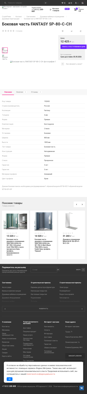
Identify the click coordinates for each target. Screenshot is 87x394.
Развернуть (43, 308)
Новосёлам (27, 348)
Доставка (27, 328)
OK (9, 379)
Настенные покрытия (39, 294)
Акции (4, 349)
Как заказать (49, 326)
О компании (6, 322)
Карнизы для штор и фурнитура (43, 287)
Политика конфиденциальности (65, 386)
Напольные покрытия (39, 291)
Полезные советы (51, 340)
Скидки (4, 352)
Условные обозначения (49, 351)
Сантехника (31, 16)
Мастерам (27, 352)
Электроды (64, 287)
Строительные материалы (70, 283)
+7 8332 (9, 386)
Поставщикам (28, 360)
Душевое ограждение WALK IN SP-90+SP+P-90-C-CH (71, 241)
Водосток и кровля (67, 294)
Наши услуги (28, 335)
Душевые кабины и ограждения (52, 16)
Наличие (21, 92)
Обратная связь (8, 345)
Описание (8, 92)
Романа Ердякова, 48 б (73, 347)
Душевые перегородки (10, 19)
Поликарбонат (65, 291)
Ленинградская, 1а (72, 342)
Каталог (19, 16)
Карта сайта (6, 356)
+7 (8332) (38, 10)
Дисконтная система (28, 339)
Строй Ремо (6, 16)
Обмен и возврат (50, 347)
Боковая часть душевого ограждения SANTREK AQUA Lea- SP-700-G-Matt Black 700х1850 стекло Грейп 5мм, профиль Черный (43, 245)
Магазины (6, 330)
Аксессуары (6, 287)
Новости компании (9, 338)
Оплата (47, 330)
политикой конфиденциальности (41, 374)
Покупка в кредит (29, 331)
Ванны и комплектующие (11, 291)
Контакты (6, 326)
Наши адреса (70, 322)
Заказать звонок (75, 356)
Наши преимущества (7, 334)
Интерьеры (48, 333)
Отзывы (36, 92)
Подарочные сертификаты (28, 344)
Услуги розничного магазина (30, 322)
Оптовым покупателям (28, 356)
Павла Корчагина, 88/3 (73, 337)
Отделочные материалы (41, 283)
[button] (76, 204)
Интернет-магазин (51, 322)
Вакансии (5, 342)
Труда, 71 (68, 332)
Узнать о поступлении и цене (73, 46)
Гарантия (47, 344)
